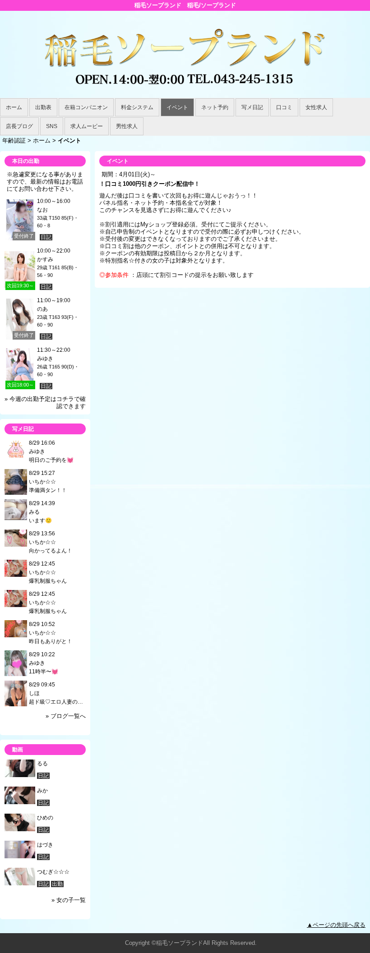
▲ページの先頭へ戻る (336, 924)
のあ (42, 309)
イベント (177, 107)
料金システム (137, 107)
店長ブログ (19, 126)
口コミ (284, 107)
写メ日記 (252, 107)
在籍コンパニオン (86, 107)
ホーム (14, 107)
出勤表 (43, 107)
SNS (51, 126)
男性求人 (127, 126)
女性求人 (316, 107)
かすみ (45, 259)
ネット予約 (214, 107)
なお (42, 210)
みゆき (45, 358)
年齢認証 (14, 140)
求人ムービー (86, 126)
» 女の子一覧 (68, 900)
